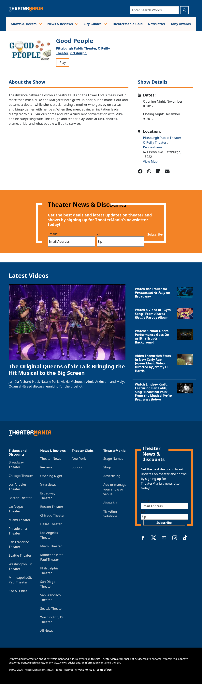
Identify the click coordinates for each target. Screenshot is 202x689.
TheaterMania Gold (127, 24)
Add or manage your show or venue (114, 489)
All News (46, 630)
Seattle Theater (20, 555)
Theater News (50, 458)
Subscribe (155, 234)
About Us (110, 503)
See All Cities (18, 591)
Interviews (48, 484)
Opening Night (51, 476)
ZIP (99, 234)
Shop (107, 467)
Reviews (46, 467)
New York (79, 458)
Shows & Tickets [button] (24, 24)
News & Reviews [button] (60, 24)
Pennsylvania (153, 147)
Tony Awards (181, 24)
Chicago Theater (21, 476)
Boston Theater (20, 498)
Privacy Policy (83, 669)
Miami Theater (19, 520)
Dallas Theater (51, 524)
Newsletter (156, 24)
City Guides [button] (93, 24)
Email (53, 234)
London (77, 467)
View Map (150, 161)
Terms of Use (103, 669)
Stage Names (113, 458)
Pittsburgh (78, 53)
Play (63, 62)
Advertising (111, 476)
